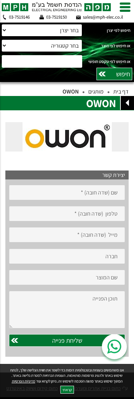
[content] (67, 309)
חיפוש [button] (123, 74)
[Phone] (67, 213)
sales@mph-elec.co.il (103, 17)
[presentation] (67, 137)
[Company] (67, 256)
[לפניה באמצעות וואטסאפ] (114, 346)
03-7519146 (19, 17)
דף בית (121, 91)
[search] (67, 61)
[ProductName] (67, 277)
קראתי (67, 389)
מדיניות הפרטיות (23, 381)
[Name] (67, 192)
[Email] (67, 234)
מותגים (96, 91)
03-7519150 (56, 17)
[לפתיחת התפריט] (125, 7)
